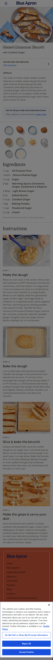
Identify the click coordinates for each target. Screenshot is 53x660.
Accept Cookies (26, 652)
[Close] (49, 605)
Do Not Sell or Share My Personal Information (26, 635)
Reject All (26, 644)
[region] (26, 630)
